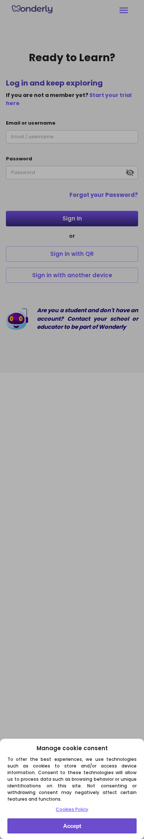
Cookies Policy (72, 809)
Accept (72, 826)
